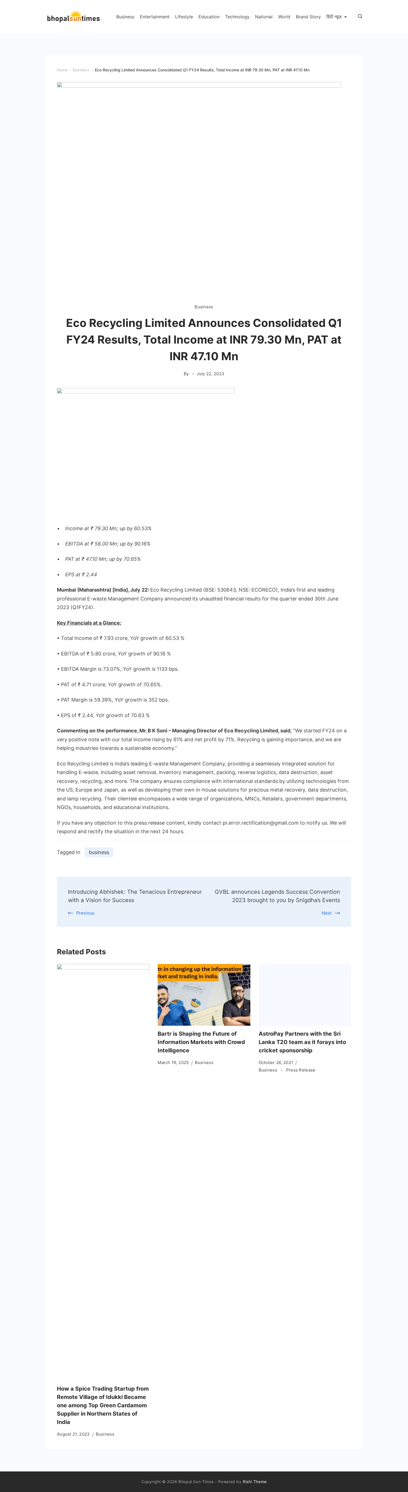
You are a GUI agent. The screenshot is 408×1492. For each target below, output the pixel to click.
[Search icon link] (358, 17)
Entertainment (155, 16)
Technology (237, 16)
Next (327, 913)
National (264, 16)
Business (125, 16)
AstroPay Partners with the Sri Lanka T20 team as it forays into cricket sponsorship (302, 1042)
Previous (85, 913)
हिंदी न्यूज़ (333, 16)
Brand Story (308, 16)
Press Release (301, 1070)
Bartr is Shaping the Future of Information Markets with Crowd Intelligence (201, 1042)
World (284, 16)
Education (209, 16)
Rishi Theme (255, 1481)
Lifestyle (184, 16)
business (99, 852)
